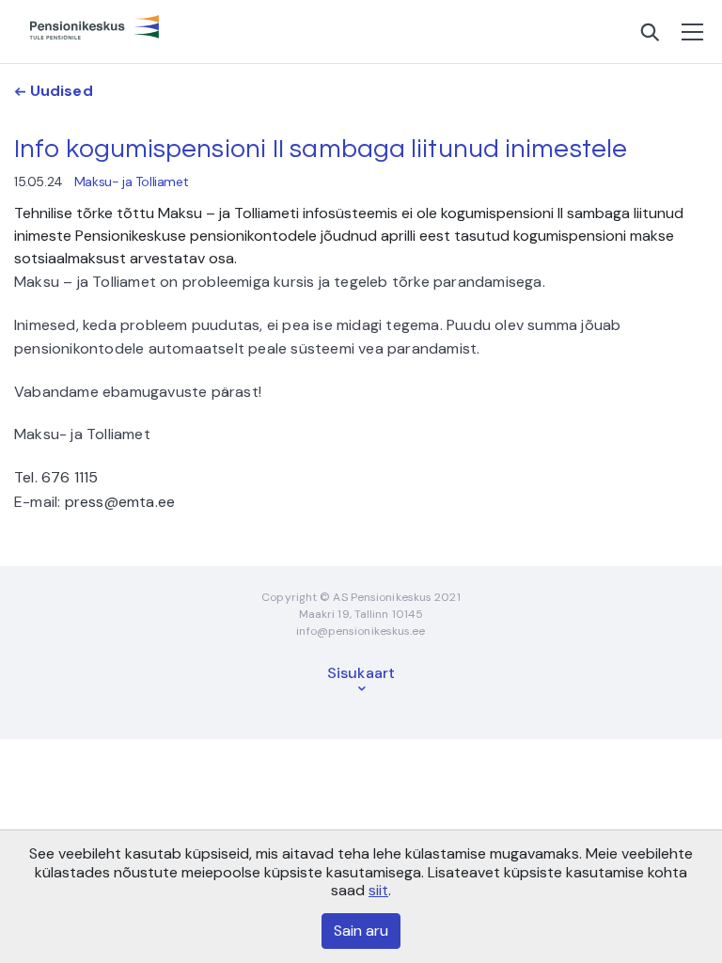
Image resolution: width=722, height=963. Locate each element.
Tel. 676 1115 (56, 477)
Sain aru (361, 930)
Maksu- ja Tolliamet (131, 181)
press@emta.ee (120, 502)
